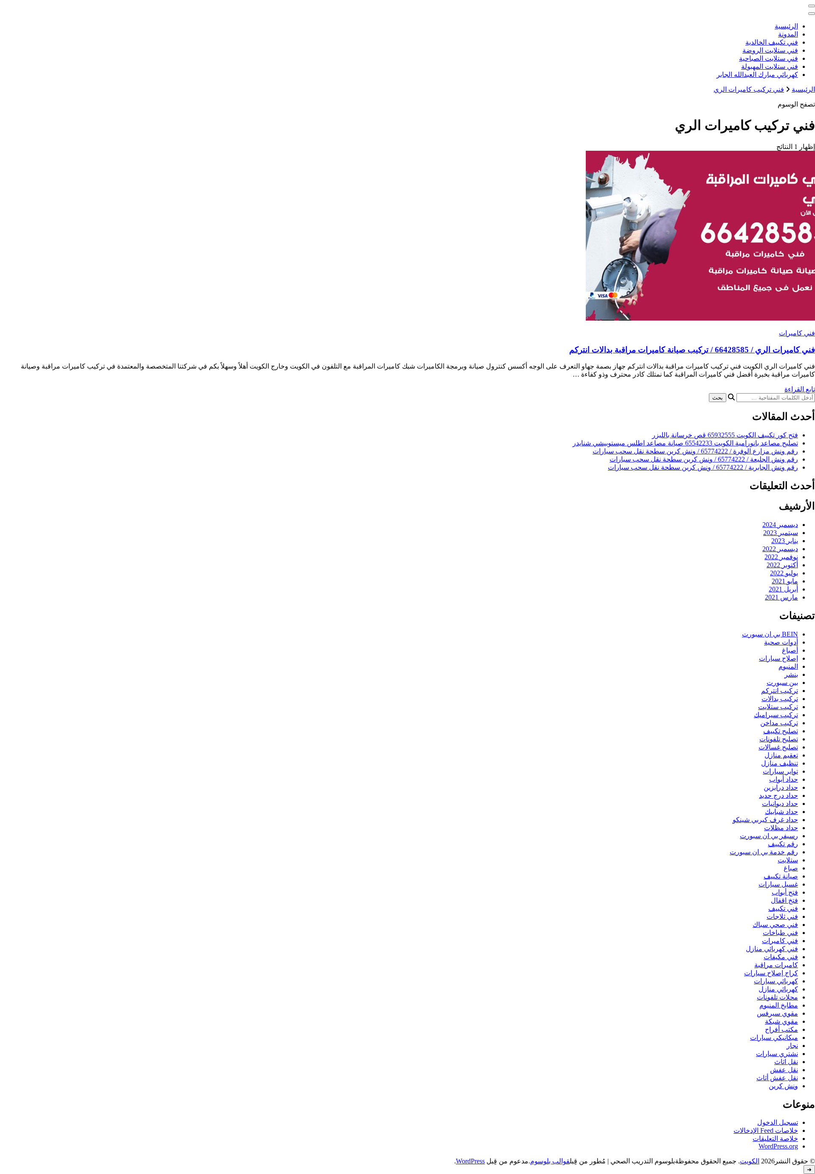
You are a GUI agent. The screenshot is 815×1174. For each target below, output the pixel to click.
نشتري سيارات (777, 1053)
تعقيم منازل (781, 755)
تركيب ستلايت (778, 706)
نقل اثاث (786, 1061)
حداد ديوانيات (780, 803)
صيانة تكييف (781, 876)
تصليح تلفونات (778, 739)
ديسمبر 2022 (780, 548)
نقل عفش (784, 1069)
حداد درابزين (781, 787)
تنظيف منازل (779, 763)
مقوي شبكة (781, 1021)
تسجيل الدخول (777, 1122)
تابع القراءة (799, 389)
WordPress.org (778, 1146)
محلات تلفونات (777, 997)
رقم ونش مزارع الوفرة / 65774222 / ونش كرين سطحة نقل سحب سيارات (695, 451)
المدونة (788, 34)
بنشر (791, 674)
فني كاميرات (797, 333)
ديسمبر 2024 (780, 524)
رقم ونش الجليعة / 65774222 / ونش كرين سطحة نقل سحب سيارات (704, 459)
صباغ (791, 868)
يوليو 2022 (784, 573)
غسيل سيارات (778, 884)
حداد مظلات (781, 827)
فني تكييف (783, 908)
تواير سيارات (780, 771)
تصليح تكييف (780, 731)
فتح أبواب (785, 892)
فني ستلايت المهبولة (769, 66)
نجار (792, 1045)
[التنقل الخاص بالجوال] (811, 6)
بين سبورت (782, 682)
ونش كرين (783, 1086)
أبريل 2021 (783, 589)
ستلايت (788, 860)
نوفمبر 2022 (781, 556)
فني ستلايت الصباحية (768, 58)
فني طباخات (780, 932)
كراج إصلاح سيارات (771, 973)
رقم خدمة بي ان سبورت (764, 852)
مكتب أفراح (781, 1029)
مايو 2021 (785, 581)
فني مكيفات (781, 956)
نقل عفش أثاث (777, 1077)
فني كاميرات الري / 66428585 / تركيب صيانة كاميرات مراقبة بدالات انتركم (692, 349)
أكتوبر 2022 (782, 565)
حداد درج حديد (778, 795)
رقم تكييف (783, 843)
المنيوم (788, 666)
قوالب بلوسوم (550, 1161)
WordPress (470, 1161)
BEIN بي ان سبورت (770, 634)
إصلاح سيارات (778, 658)
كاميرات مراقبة (776, 964)
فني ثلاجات (782, 916)
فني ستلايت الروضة (770, 50)
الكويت (749, 1161)
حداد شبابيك (781, 811)
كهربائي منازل (778, 989)
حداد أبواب (783, 779)
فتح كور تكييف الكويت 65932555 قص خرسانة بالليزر (725, 435)
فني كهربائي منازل (772, 948)
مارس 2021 (781, 597)
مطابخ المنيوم (778, 1005)
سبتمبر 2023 (780, 532)
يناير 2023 (784, 540)
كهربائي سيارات (776, 981)
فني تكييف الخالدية (771, 42)
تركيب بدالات (780, 698)
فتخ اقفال (784, 900)
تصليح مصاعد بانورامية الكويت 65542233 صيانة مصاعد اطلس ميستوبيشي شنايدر (685, 443)
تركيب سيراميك (776, 714)
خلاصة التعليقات (775, 1138)
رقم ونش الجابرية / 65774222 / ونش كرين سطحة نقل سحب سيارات (703, 467)
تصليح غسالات (778, 747)
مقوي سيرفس (777, 1013)
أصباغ (790, 650)
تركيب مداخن (779, 722)
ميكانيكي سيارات (774, 1037)
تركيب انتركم (779, 690)
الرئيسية (786, 26)
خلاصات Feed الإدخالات (766, 1130)
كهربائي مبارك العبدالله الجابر (757, 74)
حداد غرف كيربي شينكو (765, 819)
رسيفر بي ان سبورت (769, 835)
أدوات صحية (781, 642)
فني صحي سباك (775, 924)
